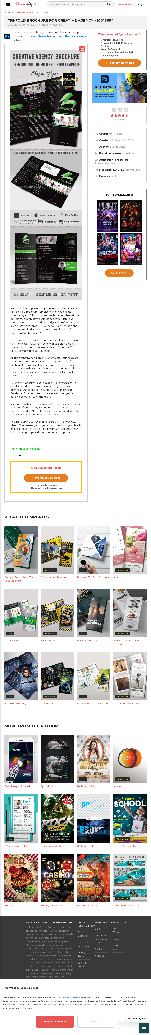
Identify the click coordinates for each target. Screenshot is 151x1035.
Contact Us (100, 949)
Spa (115, 577)
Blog (97, 928)
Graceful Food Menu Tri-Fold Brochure (18, 579)
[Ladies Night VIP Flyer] (131, 249)
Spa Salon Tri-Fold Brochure (93, 703)
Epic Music (47, 786)
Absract (118, 786)
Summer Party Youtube (127, 905)
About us (99, 955)
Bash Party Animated (17, 786)
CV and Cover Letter (16, 846)
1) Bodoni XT (17, 455)
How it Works (115, 930)
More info (128, 153)
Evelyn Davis (117, 146)
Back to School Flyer (125, 846)
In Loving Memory (15, 703)
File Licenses (82, 934)
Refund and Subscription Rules (101, 939)
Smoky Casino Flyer (52, 905)
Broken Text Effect (88, 846)
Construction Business (54, 577)
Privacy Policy (81, 954)
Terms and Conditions (83, 944)
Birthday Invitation (88, 786)
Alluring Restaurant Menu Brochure (128, 642)
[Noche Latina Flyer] (131, 216)
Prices (115, 939)
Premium (127, 4)
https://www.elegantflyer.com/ (68, 997)
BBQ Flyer (10, 905)
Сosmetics (47, 703)
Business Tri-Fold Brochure (93, 577)
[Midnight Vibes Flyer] (107, 216)
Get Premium (119, 273)
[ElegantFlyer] (25, 4)
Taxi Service (48, 640)
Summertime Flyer (88, 905)
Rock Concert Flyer (52, 846)
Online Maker (115, 947)
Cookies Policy (82, 965)
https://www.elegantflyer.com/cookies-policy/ (84, 1004)
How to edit (133, 169)
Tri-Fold (117, 133)
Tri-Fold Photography (126, 703)
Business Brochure (88, 640)
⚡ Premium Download (46, 477)
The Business (12, 640)
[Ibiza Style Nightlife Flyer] (107, 249)
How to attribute (105, 163)
